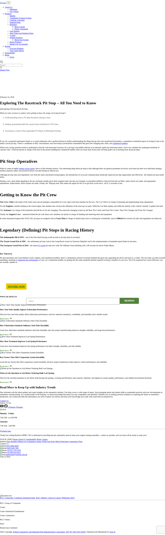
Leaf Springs (14, 31)
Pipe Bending (12, 441)
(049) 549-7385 (13, 448)
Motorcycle (22, 441)
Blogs (7, 55)
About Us (8, 7)
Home (15, 439)
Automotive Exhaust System (20, 18)
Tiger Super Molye (17, 51)
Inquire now (16, 286)
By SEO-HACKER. (78, 532)
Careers (45, 439)
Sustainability (10, 53)
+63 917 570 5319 (14, 450)
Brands (7, 46)
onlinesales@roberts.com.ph (16, 455)
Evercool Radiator (17, 48)
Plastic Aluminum (21, 29)
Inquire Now (5, 70)
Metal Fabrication (62, 441)
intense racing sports (27, 168)
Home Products (16, 42)
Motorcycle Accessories (19, 44)
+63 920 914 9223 (14, 452)
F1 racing (41, 245)
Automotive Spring (34, 441)
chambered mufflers (120, 143)
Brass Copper (19, 27)
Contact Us (4, 401)
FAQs (12, 57)
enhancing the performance (28, 260)
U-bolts (12, 35)
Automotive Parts (75, 441)
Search (129, 300)
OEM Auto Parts (48, 441)
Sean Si (112, 532)
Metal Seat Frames (21, 40)
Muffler (12, 16)
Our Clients (14, 12)
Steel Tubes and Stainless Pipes (21, 33)
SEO (68, 532)
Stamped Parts (15, 22)
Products (8, 14)
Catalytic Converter (17, 20)
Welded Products (16, 38)
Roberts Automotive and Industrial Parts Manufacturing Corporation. (39, 532)
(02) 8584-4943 (13, 446)
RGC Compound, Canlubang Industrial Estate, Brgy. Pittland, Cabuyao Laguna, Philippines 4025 (37, 498)
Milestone (13, 9)
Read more (4, 319)
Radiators (13, 25)
